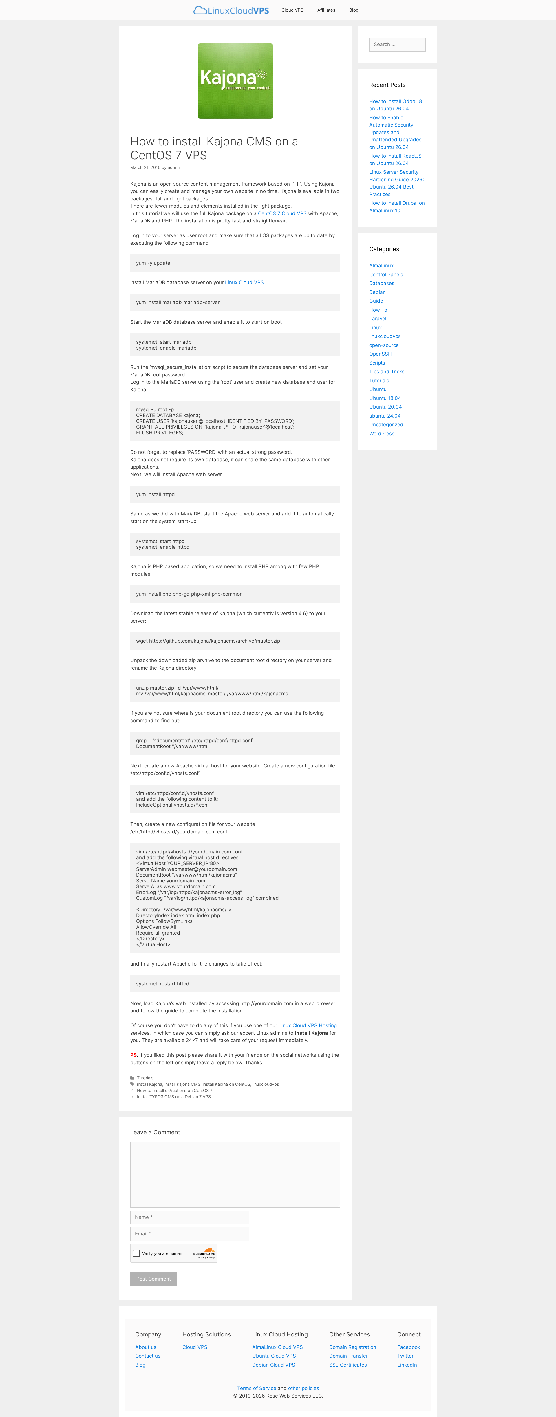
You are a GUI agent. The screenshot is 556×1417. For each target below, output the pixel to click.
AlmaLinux (381, 265)
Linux (375, 327)
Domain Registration (352, 1347)
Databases (381, 283)
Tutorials (145, 1077)
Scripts (377, 363)
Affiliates (326, 10)
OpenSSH (380, 354)
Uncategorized (386, 424)
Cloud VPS (292, 10)
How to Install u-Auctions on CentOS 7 (174, 1090)
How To (378, 310)
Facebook (408, 1347)
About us (145, 1347)
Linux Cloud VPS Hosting (308, 1025)
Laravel (377, 318)
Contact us (147, 1356)
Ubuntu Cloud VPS (274, 1356)
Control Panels (386, 274)
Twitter (405, 1356)
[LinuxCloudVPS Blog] (232, 10)
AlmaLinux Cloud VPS (277, 1347)
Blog (354, 10)
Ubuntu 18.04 (385, 398)
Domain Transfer (348, 1356)
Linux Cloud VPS (244, 282)
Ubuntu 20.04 (385, 407)
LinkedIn (407, 1365)
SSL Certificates (348, 1365)
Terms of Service (256, 1388)
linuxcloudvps (266, 1084)
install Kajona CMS (182, 1084)
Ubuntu (378, 389)
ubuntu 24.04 (385, 416)
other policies (303, 1388)
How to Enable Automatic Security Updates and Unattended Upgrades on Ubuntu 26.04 (395, 132)
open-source (384, 345)
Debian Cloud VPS (273, 1365)
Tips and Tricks (387, 371)
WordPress (381, 433)
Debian (377, 292)
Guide (376, 301)
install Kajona (149, 1084)
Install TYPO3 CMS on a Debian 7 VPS (174, 1096)
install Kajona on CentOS (226, 1084)
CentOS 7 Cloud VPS (282, 213)
